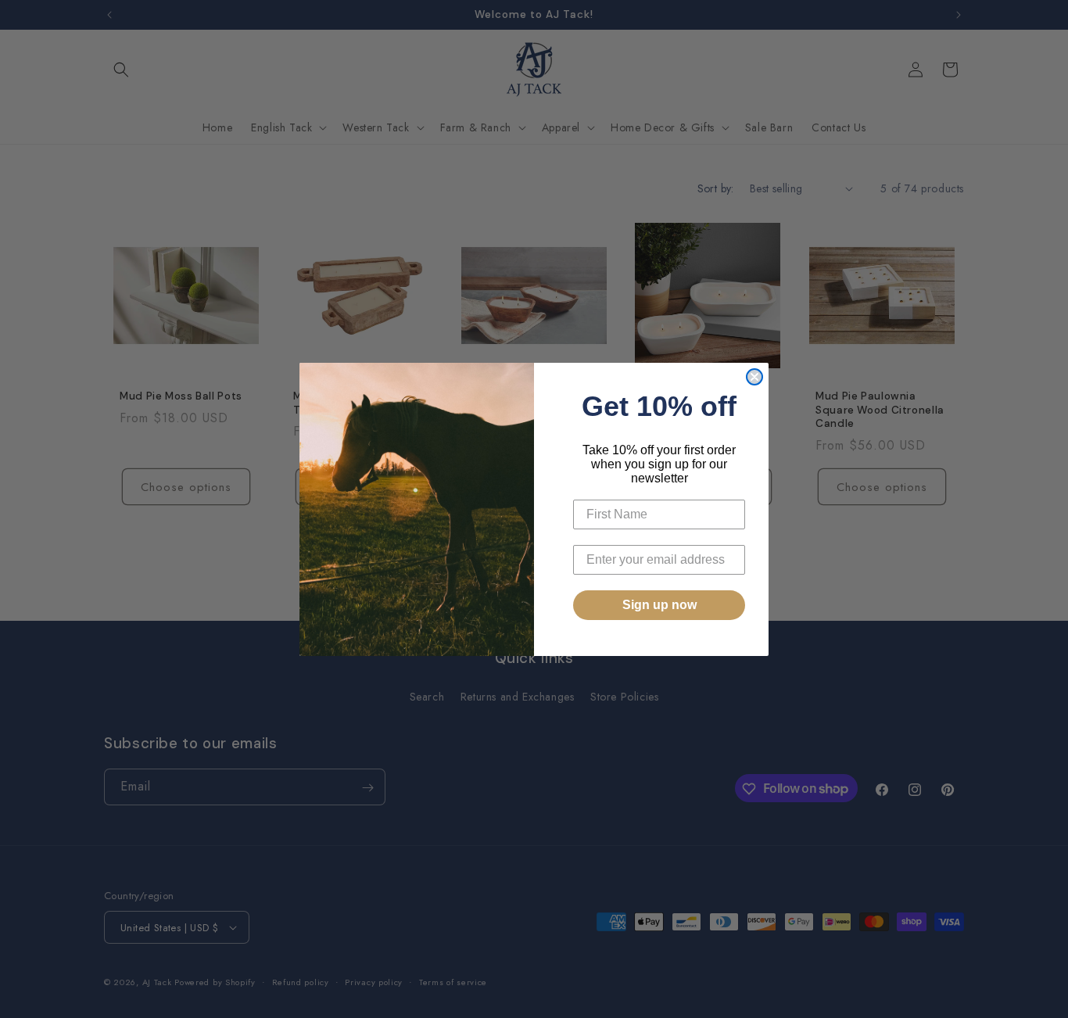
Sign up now (659, 604)
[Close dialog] (754, 377)
